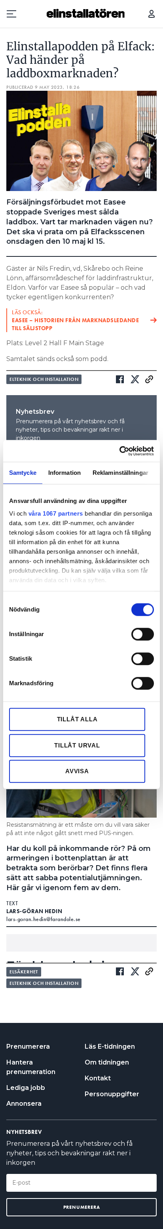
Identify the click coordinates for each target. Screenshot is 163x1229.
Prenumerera (28, 1046)
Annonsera (24, 1103)
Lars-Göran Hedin (34, 911)
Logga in (151, 14)
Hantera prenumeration (30, 1067)
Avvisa (77, 771)
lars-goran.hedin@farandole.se (43, 919)
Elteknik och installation (43, 379)
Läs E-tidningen (110, 1046)
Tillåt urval (77, 745)
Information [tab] (64, 472)
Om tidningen (107, 1062)
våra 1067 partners (55, 513)
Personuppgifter (112, 1094)
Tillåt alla (77, 719)
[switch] (142, 634)
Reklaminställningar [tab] (120, 472)
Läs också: (75, 320)
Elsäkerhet (23, 972)
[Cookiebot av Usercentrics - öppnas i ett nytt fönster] (119, 451)
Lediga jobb (25, 1087)
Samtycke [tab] (22, 472)
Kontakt (98, 1078)
